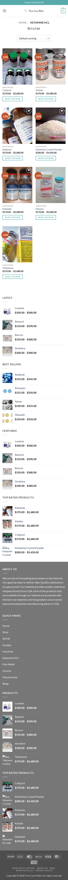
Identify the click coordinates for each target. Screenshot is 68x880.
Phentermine (9, 677)
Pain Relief (8, 664)
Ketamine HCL (10, 657)
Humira (6, 670)
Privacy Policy (44, 870)
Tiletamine (7, 268)
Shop (5, 632)
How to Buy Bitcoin (23, 868)
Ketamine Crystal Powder (49, 149)
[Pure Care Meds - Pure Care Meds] (34, 11)
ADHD (6, 638)
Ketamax (7, 149)
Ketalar (39, 90)
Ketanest (7, 209)
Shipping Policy (25, 870)
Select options (12, 99)
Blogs (5, 683)
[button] (4, 11)
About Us (42, 868)
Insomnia (7, 651)
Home (23, 22)
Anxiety (6, 645)
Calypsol (6, 90)
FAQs (52, 868)
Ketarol (39, 209)
